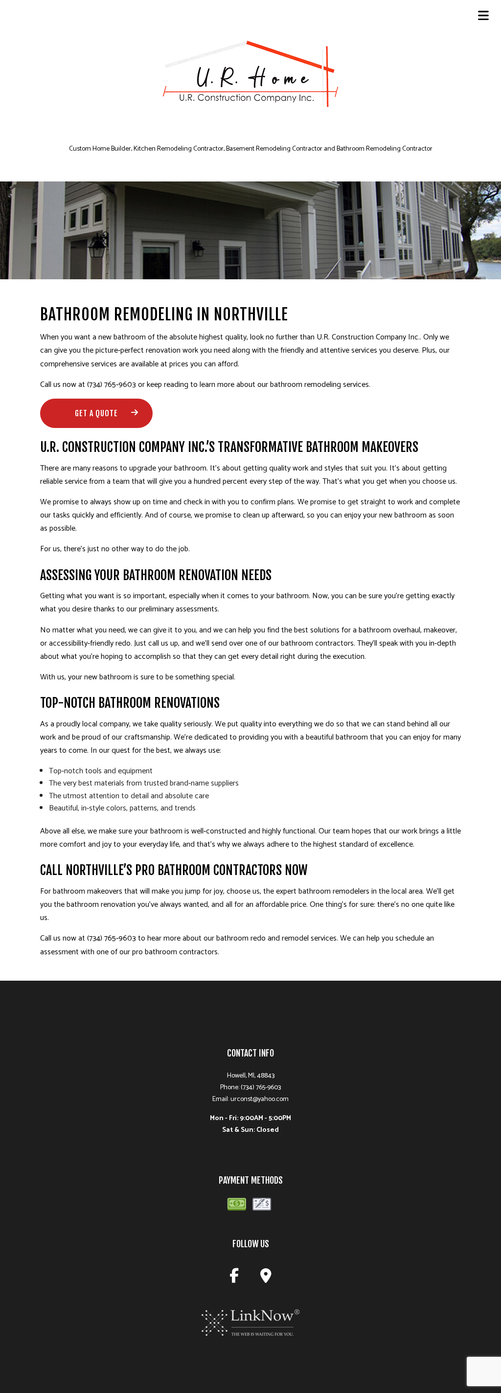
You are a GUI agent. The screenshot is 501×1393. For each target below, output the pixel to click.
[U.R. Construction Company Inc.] (250, 79)
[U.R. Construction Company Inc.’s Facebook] (234, 1278)
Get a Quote (96, 413)
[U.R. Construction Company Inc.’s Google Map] (265, 1278)
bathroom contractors (317, 643)
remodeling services (336, 384)
